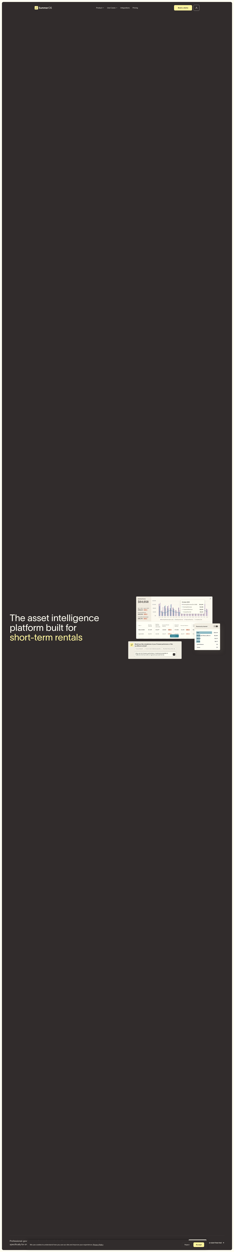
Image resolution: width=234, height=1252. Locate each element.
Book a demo (183, 8)
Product (99, 8)
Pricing (135, 8)
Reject (187, 1245)
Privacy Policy (98, 1245)
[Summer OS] (43, 8)
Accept (199, 1245)
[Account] (196, 8)
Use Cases (111, 8)
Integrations (125, 8)
